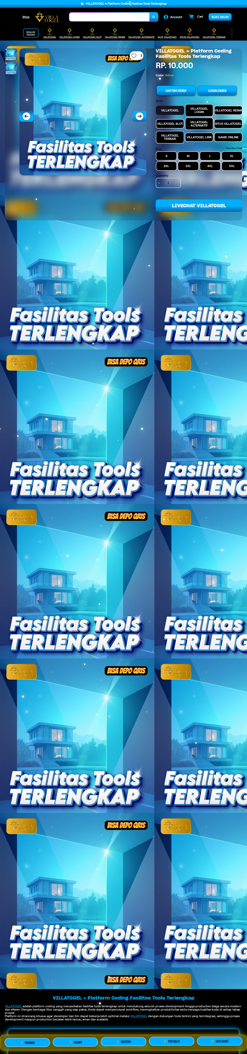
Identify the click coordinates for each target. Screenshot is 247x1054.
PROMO (30, 1041)
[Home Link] (47, 17)
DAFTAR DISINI (176, 90)
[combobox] (109, 17)
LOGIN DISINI (217, 90)
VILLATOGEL (13, 1006)
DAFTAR (126, 1041)
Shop (26, 17)
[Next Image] (139, 116)
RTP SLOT (174, 1041)
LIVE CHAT (222, 1041)
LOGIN (78, 1041)
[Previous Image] (26, 116)
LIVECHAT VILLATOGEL (199, 206)
